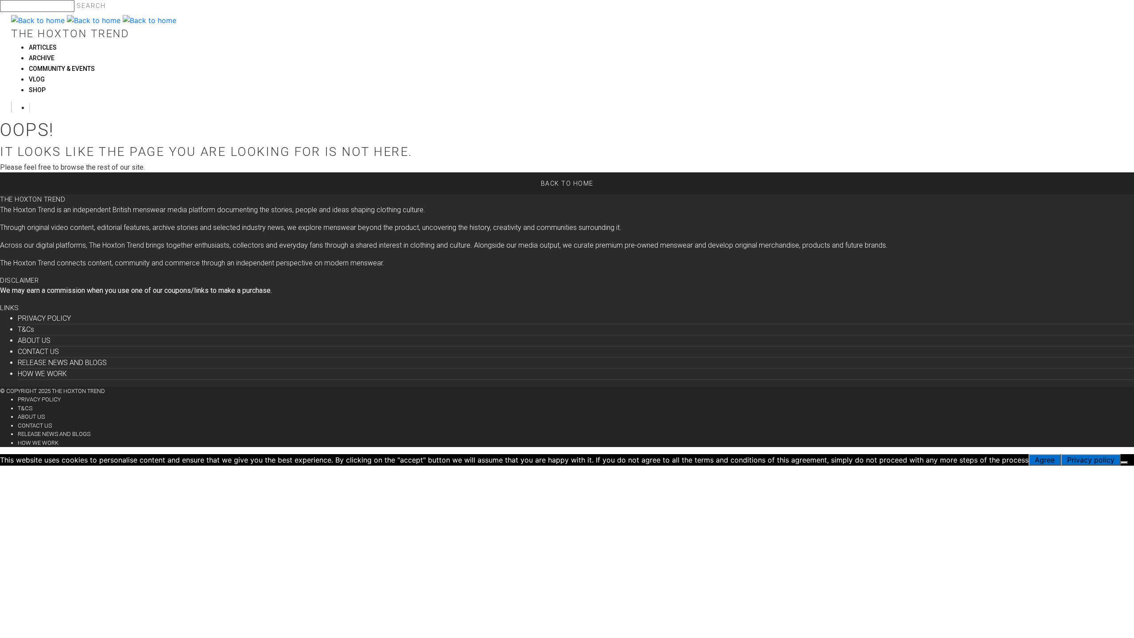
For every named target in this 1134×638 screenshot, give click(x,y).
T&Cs (26, 329)
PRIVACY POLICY (44, 318)
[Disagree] (1124, 462)
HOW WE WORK (42, 374)
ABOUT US (34, 340)
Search (91, 5)
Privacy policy (1091, 459)
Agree (1045, 459)
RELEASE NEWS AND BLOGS (62, 362)
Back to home (567, 183)
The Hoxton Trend (70, 33)
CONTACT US (38, 351)
